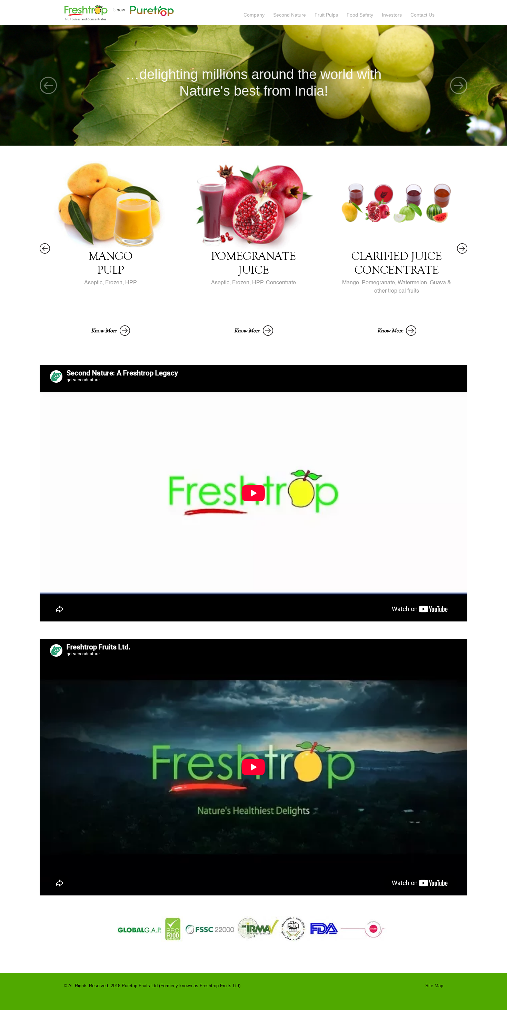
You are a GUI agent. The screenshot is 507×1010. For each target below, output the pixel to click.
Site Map (434, 985)
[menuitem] (258, 12)
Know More (104, 330)
